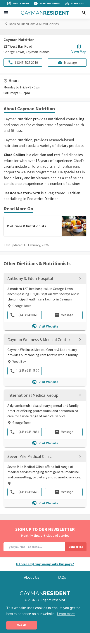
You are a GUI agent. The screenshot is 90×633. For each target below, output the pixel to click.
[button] (6, 12)
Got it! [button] (21, 625)
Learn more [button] (66, 614)
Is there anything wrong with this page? (45, 564)
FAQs (62, 577)
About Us (31, 577)
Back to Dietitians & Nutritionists (34, 24)
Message (70, 62)
